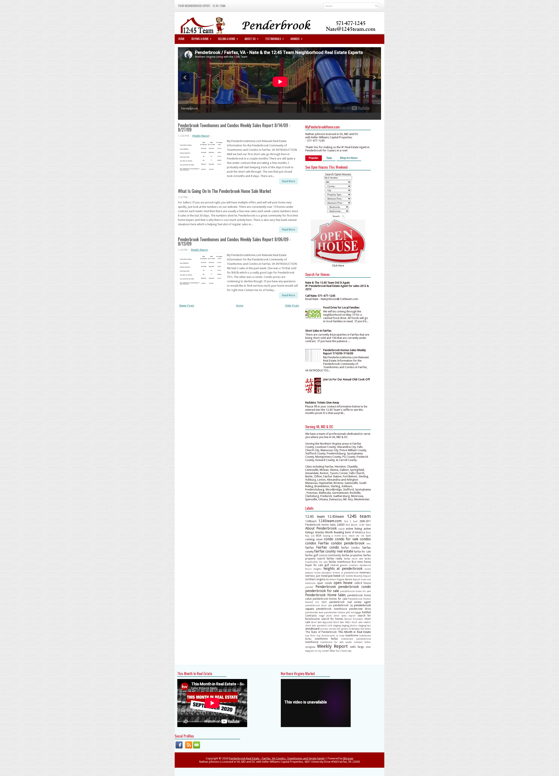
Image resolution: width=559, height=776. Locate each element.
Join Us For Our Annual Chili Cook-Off (346, 379)
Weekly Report (200, 135)
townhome (351, 635)
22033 (341, 524)
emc (368, 543)
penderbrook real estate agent (350, 602)
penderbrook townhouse (331, 608)
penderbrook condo (354, 587)
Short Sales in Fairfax (318, 330)
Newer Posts (186, 305)
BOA (318, 535)
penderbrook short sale (318, 605)
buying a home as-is (335, 535)
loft (343, 576)
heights (317, 569)
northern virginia (315, 579)
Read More (288, 181)
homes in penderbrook (345, 572)
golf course (331, 565)
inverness (365, 572)
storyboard (312, 628)
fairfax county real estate (333, 551)
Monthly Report (362, 576)
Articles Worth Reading (329, 532)
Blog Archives (349, 157)
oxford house (362, 583)
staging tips (364, 625)
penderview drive (360, 608)
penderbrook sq (343, 605)
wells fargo (357, 646)
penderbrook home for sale (355, 591)
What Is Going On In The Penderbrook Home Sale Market (224, 191)
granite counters (349, 565)
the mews (366, 628)
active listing (354, 528)
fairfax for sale (362, 551)
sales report (348, 615)
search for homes (332, 618)
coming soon (314, 539)
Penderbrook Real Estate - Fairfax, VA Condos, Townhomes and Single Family (277, 758)
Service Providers (353, 619)
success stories (328, 628)
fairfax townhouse (340, 561)
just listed (322, 575)
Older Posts (292, 305)
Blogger (348, 758)
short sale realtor (361, 622)
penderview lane (314, 612)
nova (363, 579)
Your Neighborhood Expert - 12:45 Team (201, 5)
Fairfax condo (327, 547)
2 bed (353, 521)
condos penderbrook (347, 543)
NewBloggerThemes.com (332, 771)
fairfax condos (350, 547)
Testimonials (274, 38)
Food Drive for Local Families (341, 307)
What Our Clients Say (340, 651)
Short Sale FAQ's (342, 622)
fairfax (309, 547)
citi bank (366, 535)
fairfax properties (352, 555)
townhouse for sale (331, 642)
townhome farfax (326, 638)
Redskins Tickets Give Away (322, 402)
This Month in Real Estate (354, 632)
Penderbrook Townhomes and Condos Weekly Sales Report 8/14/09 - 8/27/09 (234, 127)
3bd (347, 524)
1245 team (359, 516)
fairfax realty (334, 558)
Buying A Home (201, 38)
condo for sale (346, 539)
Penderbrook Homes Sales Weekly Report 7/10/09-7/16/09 (344, 351)
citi (357, 535)
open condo (324, 583)
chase (351, 535)
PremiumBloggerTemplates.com (297, 771)
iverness (310, 575)
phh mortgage (353, 612)
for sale (318, 565)
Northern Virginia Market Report (343, 579)
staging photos (349, 625)
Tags (329, 157)
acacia (341, 528)
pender (309, 587)
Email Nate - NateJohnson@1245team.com (331, 299)
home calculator (323, 572)
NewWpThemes (234, 771)
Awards (296, 38)
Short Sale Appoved (322, 622)
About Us (252, 38)
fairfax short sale (353, 558)
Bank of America (355, 532)
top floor (310, 635)
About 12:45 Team (361, 524)
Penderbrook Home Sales (325, 595)
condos (365, 539)
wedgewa (310, 647)
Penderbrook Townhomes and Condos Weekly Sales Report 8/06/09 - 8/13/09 (234, 241)
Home (181, 38)
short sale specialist (316, 625)
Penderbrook (326, 587)
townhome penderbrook (356, 638)
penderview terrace (334, 612)
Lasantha (271, 771)
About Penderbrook (321, 528)
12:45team (336, 516)
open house (343, 583)
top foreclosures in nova (330, 635)
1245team (311, 521)
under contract (353, 642)
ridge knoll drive (329, 615)
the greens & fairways (348, 628)
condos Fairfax (317, 543)
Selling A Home (228, 38)
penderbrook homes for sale (330, 598)
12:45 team (315, 516)
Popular (313, 157)
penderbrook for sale (322, 591)
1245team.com (330, 521)
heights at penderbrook (343, 568)
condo (328, 539)
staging (337, 625)
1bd (346, 521)
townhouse (311, 642)
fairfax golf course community (323, 555)
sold (329, 625)
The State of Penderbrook (321, 632)
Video (367, 642)
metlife (349, 576)
